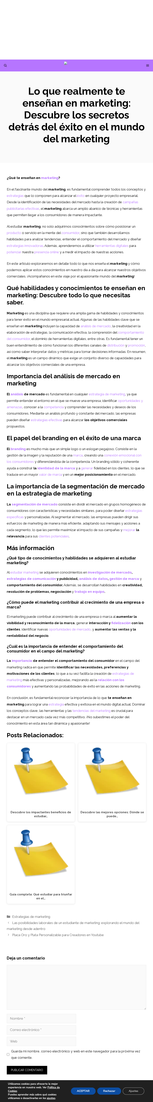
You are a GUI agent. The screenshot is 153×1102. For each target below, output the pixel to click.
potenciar (14, 252)
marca (78, 455)
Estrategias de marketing (31, 917)
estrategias (15, 196)
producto (14, 233)
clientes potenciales (54, 536)
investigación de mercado (110, 572)
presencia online (46, 252)
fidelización (121, 623)
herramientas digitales (111, 246)
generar (87, 468)
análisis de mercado (96, 326)
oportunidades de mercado (70, 629)
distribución (116, 345)
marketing (49, 178)
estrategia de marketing (107, 394)
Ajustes (133, 1091)
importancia (22, 661)
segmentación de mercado (35, 504)
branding (18, 449)
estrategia (56, 704)
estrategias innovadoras (25, 246)
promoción (136, 345)
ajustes (51, 1098)
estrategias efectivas (47, 420)
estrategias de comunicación (31, 579)
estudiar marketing (24, 572)
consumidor (70, 233)
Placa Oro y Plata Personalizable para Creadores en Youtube (58, 935)
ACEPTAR (83, 1091)
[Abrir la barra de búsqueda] (5, 65)
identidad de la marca (56, 468)
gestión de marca (124, 579)
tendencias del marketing (92, 711)
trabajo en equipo (89, 592)
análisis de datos (93, 579)
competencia (54, 407)
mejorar (129, 530)
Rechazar (109, 1091)
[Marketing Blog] (78, 65)
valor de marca (50, 474)
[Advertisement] (76, 30)
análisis (17, 394)
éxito (81, 196)
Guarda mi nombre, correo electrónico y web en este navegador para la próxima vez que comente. (75, 1054)
